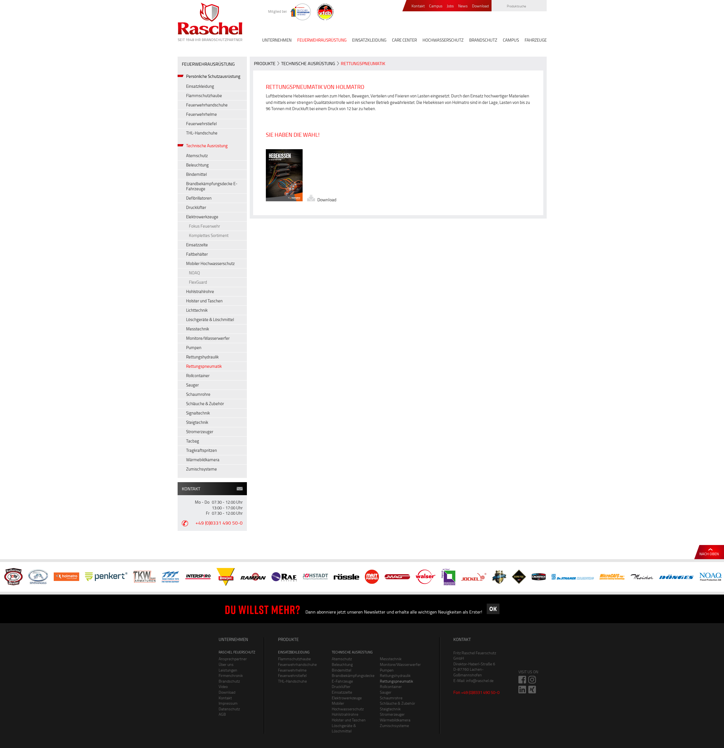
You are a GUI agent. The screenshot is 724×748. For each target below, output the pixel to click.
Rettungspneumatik (204, 366)
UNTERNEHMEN (277, 40)
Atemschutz (197, 156)
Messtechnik (197, 329)
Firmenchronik (231, 675)
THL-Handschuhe (201, 133)
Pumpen (193, 348)
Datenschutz (229, 708)
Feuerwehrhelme (201, 114)
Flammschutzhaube (204, 96)
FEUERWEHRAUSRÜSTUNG (321, 40)
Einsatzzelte (197, 245)
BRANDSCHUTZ (483, 40)
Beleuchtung (197, 165)
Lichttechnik (197, 310)
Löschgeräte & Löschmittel (210, 319)
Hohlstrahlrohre (200, 291)
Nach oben (709, 553)
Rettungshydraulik (202, 357)
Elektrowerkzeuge (202, 217)
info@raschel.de (480, 680)
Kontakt (418, 6)
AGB (222, 714)
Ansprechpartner (233, 658)
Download (480, 6)
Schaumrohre (198, 394)
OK (493, 608)
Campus (436, 6)
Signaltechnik (198, 413)
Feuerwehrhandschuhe (207, 105)
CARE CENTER (404, 40)
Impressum (228, 703)
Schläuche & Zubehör (205, 404)
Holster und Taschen (204, 301)
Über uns (226, 664)
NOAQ (194, 273)
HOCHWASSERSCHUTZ (443, 40)
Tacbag (192, 441)
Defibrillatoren (199, 198)
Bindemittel (196, 174)
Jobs (450, 6)
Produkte (264, 63)
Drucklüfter (196, 207)
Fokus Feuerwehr (204, 226)
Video (223, 686)
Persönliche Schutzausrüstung (213, 76)
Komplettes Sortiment (209, 235)
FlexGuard (198, 282)
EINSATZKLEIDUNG (369, 40)
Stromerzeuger (199, 432)
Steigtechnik (197, 422)
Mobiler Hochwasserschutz (210, 263)
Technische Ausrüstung (207, 146)
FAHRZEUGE (536, 40)
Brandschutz (229, 681)
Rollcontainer (198, 376)
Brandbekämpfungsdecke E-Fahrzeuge (212, 186)
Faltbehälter (197, 254)
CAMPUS (511, 40)
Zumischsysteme (201, 469)
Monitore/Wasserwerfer (208, 338)
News (463, 6)
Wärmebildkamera (202, 460)
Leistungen (228, 670)
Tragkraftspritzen (201, 450)
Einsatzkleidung (200, 86)
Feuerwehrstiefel (201, 124)
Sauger (192, 385)
